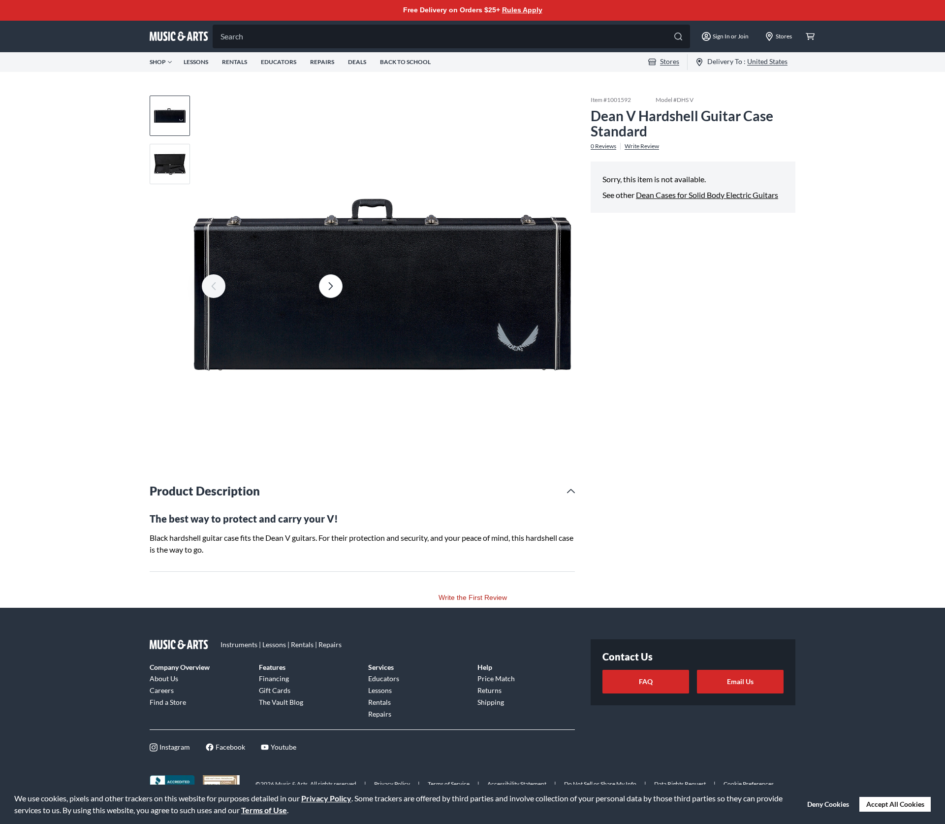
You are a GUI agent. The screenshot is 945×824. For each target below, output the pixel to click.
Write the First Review (473, 597)
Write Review (642, 145)
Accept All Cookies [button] (895, 804)
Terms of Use (264, 810)
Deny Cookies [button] (828, 804)
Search (231, 36)
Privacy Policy (326, 798)
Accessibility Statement (516, 784)
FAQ (646, 681)
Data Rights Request (680, 784)
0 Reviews (603, 145)
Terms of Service (449, 784)
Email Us (740, 681)
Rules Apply (522, 10)
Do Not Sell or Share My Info (600, 784)
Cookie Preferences (749, 784)
